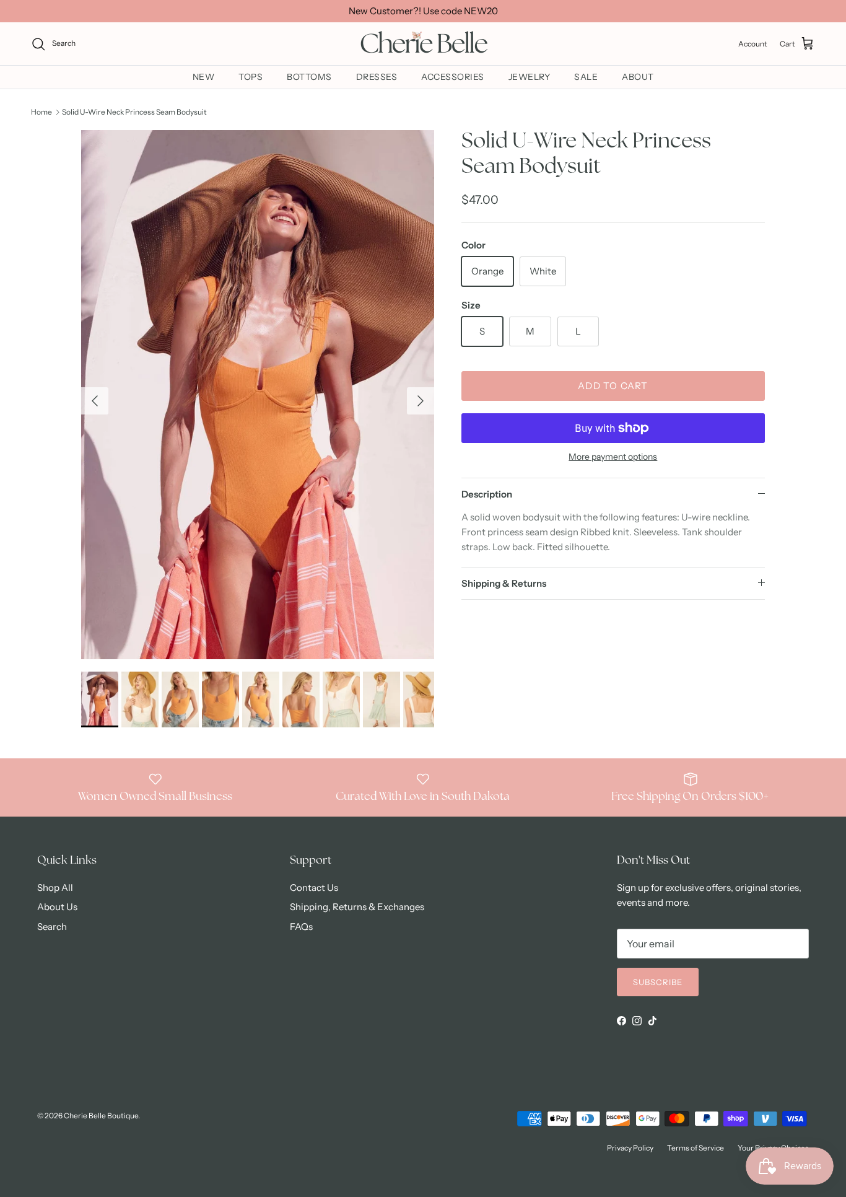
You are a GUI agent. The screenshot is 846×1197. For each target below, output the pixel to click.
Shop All (55, 887)
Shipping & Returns (503, 583)
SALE (586, 76)
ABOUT (638, 76)
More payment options (613, 457)
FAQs (301, 926)
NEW (204, 76)
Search (52, 926)
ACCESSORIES (452, 76)
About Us (57, 907)
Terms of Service (695, 1147)
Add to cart (613, 386)
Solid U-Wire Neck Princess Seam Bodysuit (134, 111)
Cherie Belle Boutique (101, 1115)
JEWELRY (529, 76)
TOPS (250, 76)
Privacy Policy (630, 1147)
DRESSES (377, 76)
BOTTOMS (309, 76)
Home (41, 111)
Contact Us (314, 887)
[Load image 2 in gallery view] (257, 394)
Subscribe (657, 982)
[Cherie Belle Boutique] (423, 44)
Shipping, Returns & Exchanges (357, 907)
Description (486, 494)
